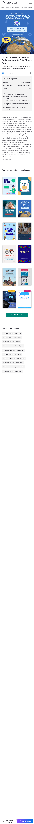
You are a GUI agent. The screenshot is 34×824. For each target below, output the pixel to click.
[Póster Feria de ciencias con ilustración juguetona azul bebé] (9, 231)
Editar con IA (26, 821)
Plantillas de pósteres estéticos (12, 337)
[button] (9, 821)
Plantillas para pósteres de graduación (14, 358)
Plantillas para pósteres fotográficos (13, 350)
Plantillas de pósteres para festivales (13, 367)
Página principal (5, 7)
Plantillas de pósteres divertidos (12, 354)
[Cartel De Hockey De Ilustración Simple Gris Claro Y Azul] (24, 299)
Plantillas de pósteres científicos (12, 333)
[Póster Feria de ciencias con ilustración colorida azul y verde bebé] (9, 186)
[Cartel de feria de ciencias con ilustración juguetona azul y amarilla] (24, 186)
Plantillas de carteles (26, 7)
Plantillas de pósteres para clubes (12, 371)
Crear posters (15, 7)
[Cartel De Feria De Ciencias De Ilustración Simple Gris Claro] (24, 277)
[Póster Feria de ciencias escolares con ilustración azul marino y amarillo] (24, 254)
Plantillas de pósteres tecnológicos (13, 346)
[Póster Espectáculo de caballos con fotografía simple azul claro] (9, 277)
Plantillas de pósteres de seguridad (13, 362)
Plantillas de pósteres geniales (11, 341)
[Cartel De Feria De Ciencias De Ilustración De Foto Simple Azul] (24, 208)
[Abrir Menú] (30, 3)
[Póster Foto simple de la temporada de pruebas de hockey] (9, 299)
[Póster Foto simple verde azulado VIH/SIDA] (9, 208)
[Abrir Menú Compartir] (30, 73)
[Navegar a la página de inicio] (9, 2)
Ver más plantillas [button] (17, 315)
